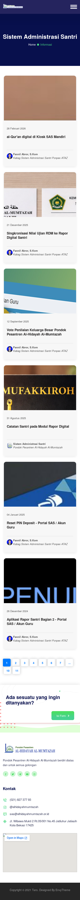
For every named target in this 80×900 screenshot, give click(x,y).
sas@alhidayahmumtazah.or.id (29, 814)
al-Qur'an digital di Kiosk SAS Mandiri (36, 137)
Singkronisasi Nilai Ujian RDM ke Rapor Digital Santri (37, 235)
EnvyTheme (63, 890)
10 (8, 671)
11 (16, 671)
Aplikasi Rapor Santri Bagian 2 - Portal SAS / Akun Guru (37, 621)
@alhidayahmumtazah (24, 807)
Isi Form (62, 716)
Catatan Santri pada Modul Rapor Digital (38, 426)
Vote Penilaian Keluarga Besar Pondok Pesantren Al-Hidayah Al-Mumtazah (36, 332)
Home (32, 44)
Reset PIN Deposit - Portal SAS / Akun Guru (36, 525)
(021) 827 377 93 (20, 799)
